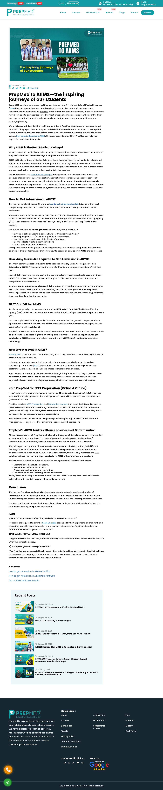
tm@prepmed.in (148, 4)
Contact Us (99, 715)
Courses (76, 12)
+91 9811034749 (126, 4)
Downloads (66, 725)
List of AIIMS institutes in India (24, 580)
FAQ (62, 3)
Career (96, 728)
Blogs (122, 12)
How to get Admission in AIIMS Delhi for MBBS (32, 575)
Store (110, 12)
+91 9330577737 (110, 4)
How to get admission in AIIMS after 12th (29, 571)
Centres (74, 3)
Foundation (31, 3)
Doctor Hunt (99, 720)
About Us (130, 720)
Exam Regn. (12, 3)
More (133, 12)
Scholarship (92, 12)
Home (63, 12)
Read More (31, 744)
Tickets (64, 731)
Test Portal (131, 731)
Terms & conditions (71, 741)
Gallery (129, 725)
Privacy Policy (68, 736)
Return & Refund (69, 746)
